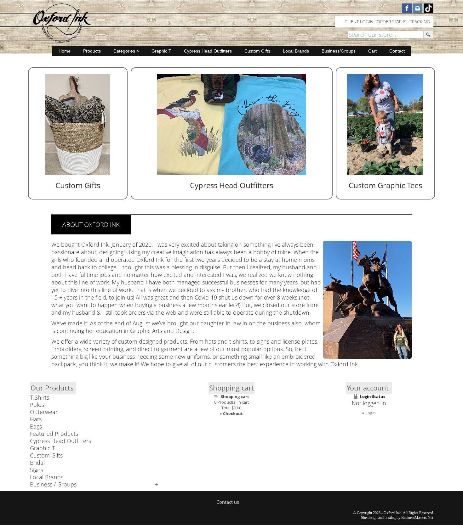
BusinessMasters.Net (417, 517)
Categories (124, 50)
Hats (36, 419)
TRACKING (420, 22)
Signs (36, 470)
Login (370, 413)
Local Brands (296, 50)
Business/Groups (339, 50)
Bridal (37, 462)
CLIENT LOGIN (359, 22)
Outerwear (44, 412)
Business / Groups (53, 484)
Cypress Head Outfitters (208, 50)
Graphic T (161, 50)
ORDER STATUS (391, 22)
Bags (36, 426)
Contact (397, 50)
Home (65, 50)
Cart (372, 50)
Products (92, 50)
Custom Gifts (257, 50)
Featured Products (54, 433)
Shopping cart (235, 396)
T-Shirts (39, 397)
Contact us (227, 502)
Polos (37, 404)
